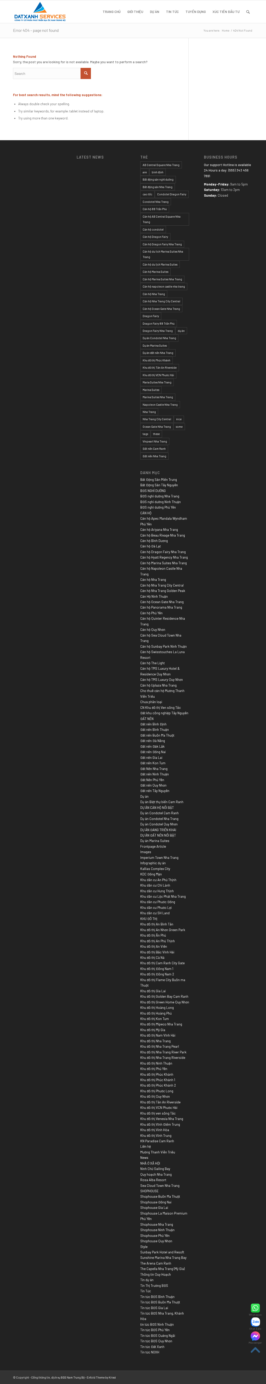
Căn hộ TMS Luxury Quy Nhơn (161, 679)
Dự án (144, 796)
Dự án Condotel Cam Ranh (159, 813)
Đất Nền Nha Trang (154, 769)
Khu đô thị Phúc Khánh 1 (157, 1080)
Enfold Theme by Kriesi (101, 1377)
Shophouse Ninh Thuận (157, 1230)
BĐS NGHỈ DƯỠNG (153, 491)
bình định (157, 172)
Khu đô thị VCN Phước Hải (158, 375)
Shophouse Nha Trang (156, 1224)
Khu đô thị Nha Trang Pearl (159, 1046)
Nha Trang (149, 411)
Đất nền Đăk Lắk (152, 746)
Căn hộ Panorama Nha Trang (161, 607)
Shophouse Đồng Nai (155, 1202)
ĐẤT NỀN (147, 719)
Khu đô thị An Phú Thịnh (157, 941)
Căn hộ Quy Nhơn (152, 629)
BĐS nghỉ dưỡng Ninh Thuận (160, 502)
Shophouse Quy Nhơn (156, 1241)
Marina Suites (151, 389)
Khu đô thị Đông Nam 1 (156, 969)
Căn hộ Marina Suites (155, 271)
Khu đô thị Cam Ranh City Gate (162, 963)
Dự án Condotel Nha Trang (159, 338)
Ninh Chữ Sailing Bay (155, 1169)
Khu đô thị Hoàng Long (157, 1007)
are (145, 172)
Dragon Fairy (151, 316)
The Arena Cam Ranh (155, 1263)
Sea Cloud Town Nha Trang (159, 1185)
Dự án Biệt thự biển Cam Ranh (161, 802)
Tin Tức (145, 1291)
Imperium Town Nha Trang (159, 857)
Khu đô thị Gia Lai (153, 991)
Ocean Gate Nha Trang (157, 426)
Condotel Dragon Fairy (171, 194)
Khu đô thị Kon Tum (154, 1019)
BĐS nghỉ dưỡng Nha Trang (159, 496)
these (156, 434)
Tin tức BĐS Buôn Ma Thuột (160, 1302)
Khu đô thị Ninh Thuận (156, 1063)
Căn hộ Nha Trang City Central (161, 301)
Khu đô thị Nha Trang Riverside (162, 1057)
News (144, 1157)
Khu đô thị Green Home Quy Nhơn (164, 1002)
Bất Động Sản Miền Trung (158, 479)
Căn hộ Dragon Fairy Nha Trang (162, 244)
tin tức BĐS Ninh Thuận (157, 1324)
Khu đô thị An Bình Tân (156, 924)
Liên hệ (145, 1146)
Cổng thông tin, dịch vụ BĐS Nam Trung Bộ (58, 1377)
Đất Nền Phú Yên (152, 780)
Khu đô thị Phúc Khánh (156, 360)
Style (144, 1247)
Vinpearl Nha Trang (155, 441)
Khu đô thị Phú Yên (153, 1069)
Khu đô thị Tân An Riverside (160, 367)
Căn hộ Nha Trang (154, 294)
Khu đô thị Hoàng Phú (156, 1013)
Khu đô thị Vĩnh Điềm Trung (160, 1124)
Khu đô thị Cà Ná (152, 957)
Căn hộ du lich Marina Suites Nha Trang (163, 254)
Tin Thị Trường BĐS (154, 1285)
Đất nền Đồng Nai (153, 752)
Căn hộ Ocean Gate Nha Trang (161, 308)
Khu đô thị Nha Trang (155, 1041)
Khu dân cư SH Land (155, 913)
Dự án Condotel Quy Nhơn (159, 824)
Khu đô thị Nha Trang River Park (163, 1052)
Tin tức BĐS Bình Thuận (157, 1297)
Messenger (255, 1342)
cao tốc (147, 194)
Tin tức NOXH (149, 1352)
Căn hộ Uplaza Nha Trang (158, 685)
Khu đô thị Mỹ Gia (152, 1030)
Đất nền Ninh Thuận (154, 774)
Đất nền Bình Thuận (154, 729)
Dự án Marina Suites (155, 345)
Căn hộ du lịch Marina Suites (160, 264)
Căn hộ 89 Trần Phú (155, 209)
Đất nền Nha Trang (154, 456)
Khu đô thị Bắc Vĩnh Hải (157, 952)
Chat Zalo (255, 1328)
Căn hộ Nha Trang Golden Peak (162, 591)
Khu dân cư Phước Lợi (156, 907)
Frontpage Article (153, 846)
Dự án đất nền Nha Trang (158, 352)
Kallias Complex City (155, 869)
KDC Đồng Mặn (151, 874)
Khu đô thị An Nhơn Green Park (162, 930)
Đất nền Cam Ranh (154, 448)
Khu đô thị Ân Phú (153, 935)
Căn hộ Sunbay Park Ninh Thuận (163, 646)
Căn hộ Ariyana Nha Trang (159, 529)
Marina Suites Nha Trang (158, 397)
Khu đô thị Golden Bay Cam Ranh (164, 996)
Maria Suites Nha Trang (157, 382)
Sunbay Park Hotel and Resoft (162, 1252)
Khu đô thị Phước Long (156, 1091)
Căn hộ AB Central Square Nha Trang (162, 219)
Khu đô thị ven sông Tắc (158, 1113)
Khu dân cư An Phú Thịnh (158, 880)
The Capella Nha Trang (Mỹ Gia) (162, 1269)
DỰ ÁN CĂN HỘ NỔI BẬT (157, 807)
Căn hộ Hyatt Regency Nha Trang (164, 557)
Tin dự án (147, 1280)
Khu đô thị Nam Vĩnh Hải (157, 1035)
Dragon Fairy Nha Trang (158, 330)
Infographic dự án (153, 863)
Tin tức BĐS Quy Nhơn (156, 1341)
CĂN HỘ (145, 513)
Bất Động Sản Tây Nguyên (159, 485)
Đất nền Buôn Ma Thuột (157, 735)
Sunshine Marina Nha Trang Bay (163, 1257)
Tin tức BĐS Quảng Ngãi (157, 1335)
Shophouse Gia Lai (154, 1207)
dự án (181, 330)
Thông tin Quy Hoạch (155, 1274)
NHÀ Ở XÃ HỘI (150, 1163)
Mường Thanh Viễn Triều (157, 1152)
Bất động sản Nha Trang (157, 187)
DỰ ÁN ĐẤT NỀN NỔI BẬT (158, 835)
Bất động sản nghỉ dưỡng (158, 179)
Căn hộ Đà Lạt (150, 546)
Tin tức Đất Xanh (152, 1347)
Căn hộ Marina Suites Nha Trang (162, 279)
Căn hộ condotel (153, 229)
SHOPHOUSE (149, 1191)
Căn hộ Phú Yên (151, 613)
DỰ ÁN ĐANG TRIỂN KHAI (158, 830)
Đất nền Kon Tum (152, 763)
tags (145, 434)
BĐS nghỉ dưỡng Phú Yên (158, 507)
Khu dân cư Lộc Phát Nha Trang (163, 896)
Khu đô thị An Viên (153, 946)
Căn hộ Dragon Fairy (155, 236)
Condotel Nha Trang (156, 201)
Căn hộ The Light (152, 663)
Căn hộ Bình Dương (154, 541)
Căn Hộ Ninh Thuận (154, 596)
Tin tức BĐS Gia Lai (154, 1308)
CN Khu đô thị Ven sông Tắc (160, 707)
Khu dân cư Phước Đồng (157, 902)
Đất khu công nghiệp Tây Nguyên (164, 713)
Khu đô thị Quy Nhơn (155, 1096)
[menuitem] (111, 11)
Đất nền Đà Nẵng (152, 741)
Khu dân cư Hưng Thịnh (157, 891)
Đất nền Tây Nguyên (154, 791)
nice (179, 419)
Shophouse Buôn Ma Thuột (160, 1196)
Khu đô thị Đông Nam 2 (157, 974)
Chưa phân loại (151, 702)
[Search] (248, 11)
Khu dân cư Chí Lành (155, 885)
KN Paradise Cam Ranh (157, 1141)
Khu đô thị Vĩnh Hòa (154, 1130)
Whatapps (255, 1314)
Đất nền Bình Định (153, 724)
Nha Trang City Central (157, 419)
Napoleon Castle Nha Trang (160, 404)
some (179, 426)
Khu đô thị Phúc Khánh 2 (158, 1085)
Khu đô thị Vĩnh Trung (155, 1135)
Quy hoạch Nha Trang (156, 1174)
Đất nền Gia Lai (151, 757)
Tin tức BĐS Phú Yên (155, 1330)
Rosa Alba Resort (153, 1180)
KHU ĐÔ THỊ (148, 919)
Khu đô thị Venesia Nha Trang (161, 1119)
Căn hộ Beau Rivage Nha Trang (162, 535)
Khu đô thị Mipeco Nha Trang (161, 1024)
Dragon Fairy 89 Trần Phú (159, 323)
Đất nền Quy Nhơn (153, 785)
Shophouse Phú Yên (155, 1235)
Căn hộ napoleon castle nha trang (164, 286)
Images (145, 852)
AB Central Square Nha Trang (161, 165)
